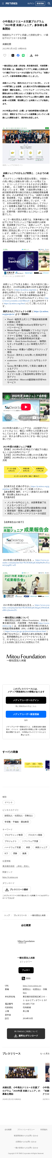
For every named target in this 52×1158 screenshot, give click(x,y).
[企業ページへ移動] (26, 942)
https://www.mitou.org (32, 986)
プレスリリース (20, 915)
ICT (6, 853)
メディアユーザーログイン (26, 700)
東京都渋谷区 (8, 866)
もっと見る (45, 1053)
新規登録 (40, 3)
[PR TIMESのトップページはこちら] (11, 3)
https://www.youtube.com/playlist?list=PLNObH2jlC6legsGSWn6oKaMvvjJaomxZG (26, 607)
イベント (9, 802)
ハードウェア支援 (13, 847)
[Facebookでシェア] (18, 55)
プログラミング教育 (14, 835)
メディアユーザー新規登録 (26, 714)
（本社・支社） (23, 866)
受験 (15, 853)
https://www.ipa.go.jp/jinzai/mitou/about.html (25, 631)
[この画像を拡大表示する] (12, 765)
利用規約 (43, 1129)
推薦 (24, 853)
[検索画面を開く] (49, 3)
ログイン (30, 3)
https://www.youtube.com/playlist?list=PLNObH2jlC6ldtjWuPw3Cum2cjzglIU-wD (26, 562)
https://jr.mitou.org (10, 877)
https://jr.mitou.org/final (14, 303)
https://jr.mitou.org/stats (25, 290)
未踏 (28, 847)
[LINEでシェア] (23, 55)
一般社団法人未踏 (37, 915)
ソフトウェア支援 (30, 841)
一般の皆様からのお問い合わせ (26, 1147)
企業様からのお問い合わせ (26, 1141)
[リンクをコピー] (36, 55)
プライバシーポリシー (26, 1129)
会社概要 (8, 1129)
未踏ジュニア (41, 847)
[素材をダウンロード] (31, 55)
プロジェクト (11, 841)
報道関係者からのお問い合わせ (26, 1135)
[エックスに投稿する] (13, 55)
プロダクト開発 (35, 835)
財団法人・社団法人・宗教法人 (19, 816)
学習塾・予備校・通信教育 (17, 822)
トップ (7, 915)
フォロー (26, 970)
